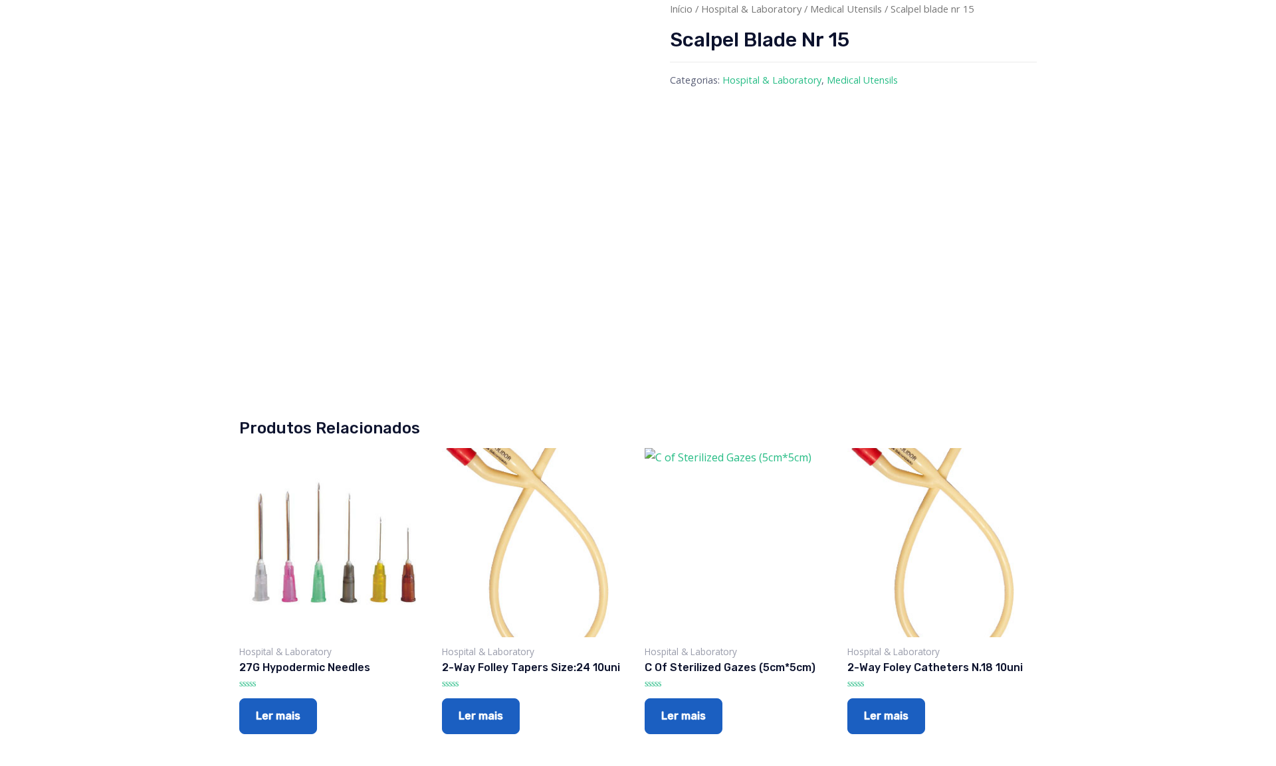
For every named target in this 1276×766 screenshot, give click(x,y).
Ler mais (278, 716)
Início (681, 8)
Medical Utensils (846, 8)
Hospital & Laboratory (751, 8)
